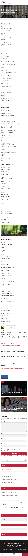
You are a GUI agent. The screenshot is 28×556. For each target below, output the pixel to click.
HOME (3, 18)
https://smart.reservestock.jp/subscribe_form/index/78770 (13, 357)
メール (2, 438)
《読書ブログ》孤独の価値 (6, 473)
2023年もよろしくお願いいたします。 (8, 482)
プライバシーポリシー (14, 546)
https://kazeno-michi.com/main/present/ (11, 340)
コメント (3, 421)
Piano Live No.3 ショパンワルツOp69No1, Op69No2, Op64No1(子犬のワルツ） (14, 503)
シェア (8, 555)
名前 (2, 433)
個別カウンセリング (10, 545)
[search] (25, 460)
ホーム (5, 543)
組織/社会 (11, 12)
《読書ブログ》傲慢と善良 (6, 469)
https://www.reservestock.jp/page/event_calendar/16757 (12, 368)
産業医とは (16, 543)
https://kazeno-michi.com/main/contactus (11, 345)
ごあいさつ (10, 543)
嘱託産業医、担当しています (7, 476)
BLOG (7, 18)
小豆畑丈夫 (16, 492)
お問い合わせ (19, 545)
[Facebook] (4, 377)
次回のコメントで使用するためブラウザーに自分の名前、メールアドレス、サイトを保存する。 (13, 450)
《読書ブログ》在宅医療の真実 (7, 492)
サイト (2, 443)
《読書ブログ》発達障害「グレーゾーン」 (9, 479)
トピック (22, 543)
